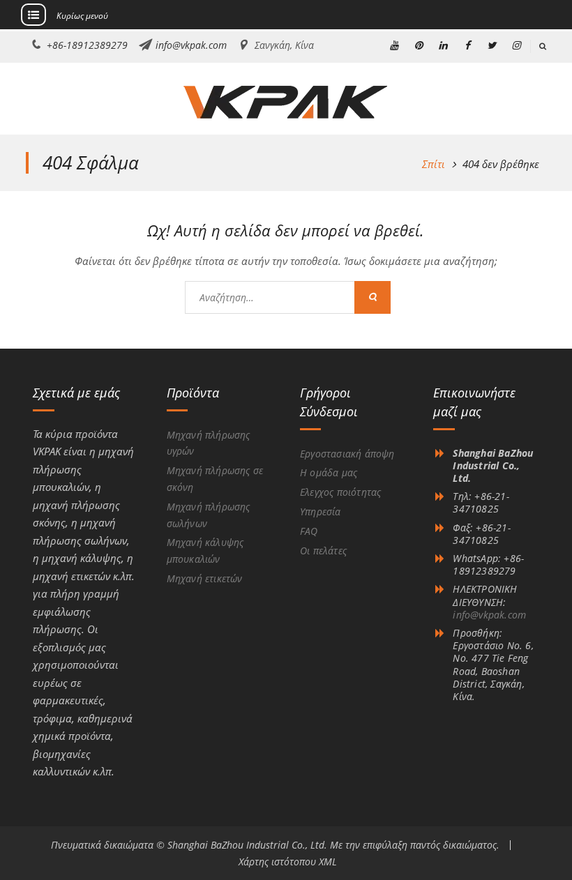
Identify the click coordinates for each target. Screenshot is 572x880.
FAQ (309, 531)
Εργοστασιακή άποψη (347, 453)
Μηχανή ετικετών (205, 578)
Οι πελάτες (323, 550)
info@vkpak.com (191, 45)
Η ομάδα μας (328, 472)
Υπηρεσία (320, 511)
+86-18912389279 (87, 45)
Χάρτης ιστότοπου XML (288, 861)
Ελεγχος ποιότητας (340, 492)
